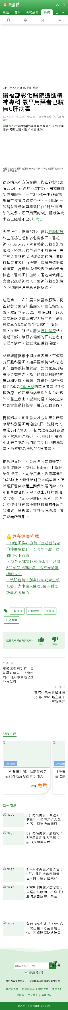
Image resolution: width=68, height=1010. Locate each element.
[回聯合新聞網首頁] (5, 5)
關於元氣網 (12, 989)
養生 (18, 12)
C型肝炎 (27, 386)
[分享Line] (25, 19)
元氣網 (14, 87)
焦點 (6, 12)
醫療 (47, 12)
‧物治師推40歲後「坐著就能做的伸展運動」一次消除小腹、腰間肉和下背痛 (33, 549)
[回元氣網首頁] (14, 4)
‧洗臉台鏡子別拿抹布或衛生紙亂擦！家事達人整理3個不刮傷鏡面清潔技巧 (33, 586)
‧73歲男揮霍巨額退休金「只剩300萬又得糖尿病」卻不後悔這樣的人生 (33, 567)
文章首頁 (33, 995)
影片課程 (10, 763)
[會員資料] (57, 4)
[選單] (63, 4)
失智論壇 (32, 12)
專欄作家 (47, 995)
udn (5, 87)
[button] (62, 12)
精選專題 (43, 989)
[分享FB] (8, 19)
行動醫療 (48, 330)
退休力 (20, 995)
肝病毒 (37, 219)
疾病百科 (57, 989)
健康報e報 (36, 972)
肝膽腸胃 (56, 231)
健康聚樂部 (28, 989)
